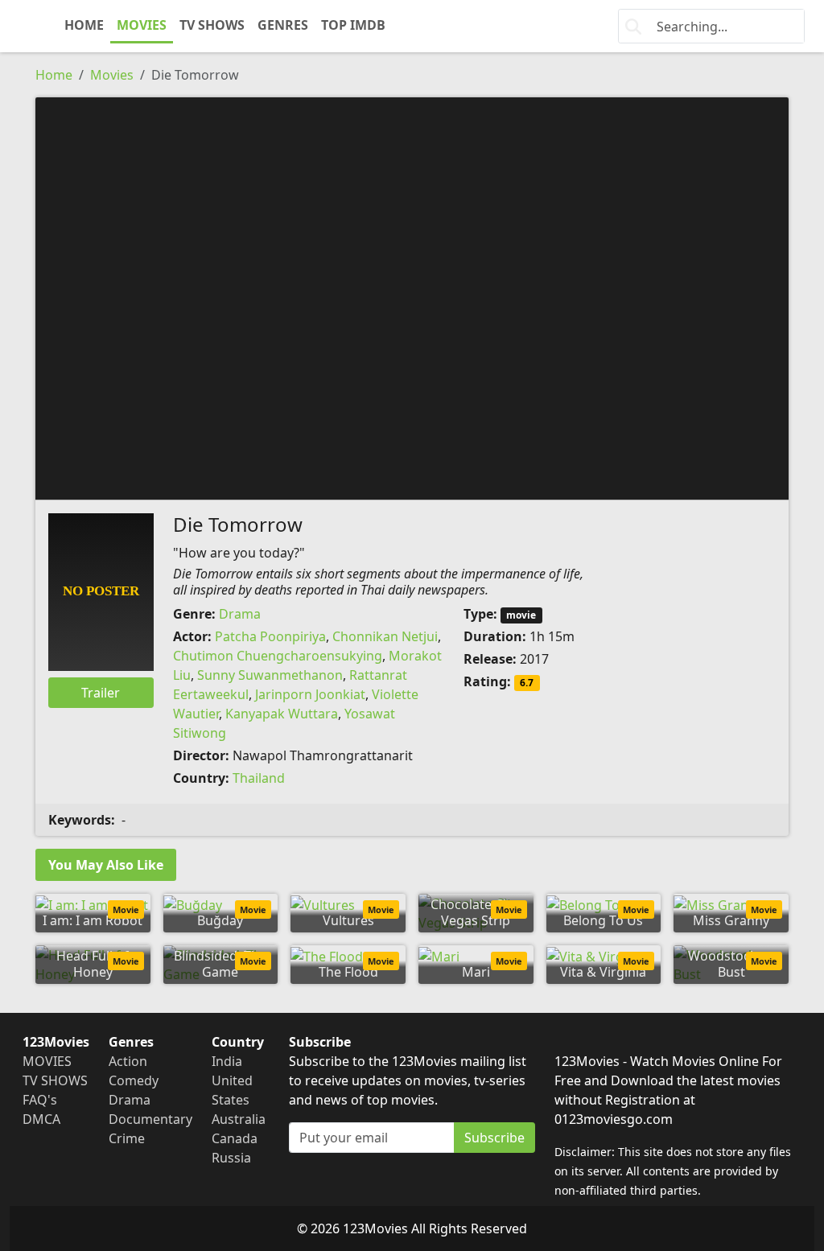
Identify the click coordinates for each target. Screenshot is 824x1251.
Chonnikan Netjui (385, 636)
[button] (412, 297)
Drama (240, 614)
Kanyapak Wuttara (281, 713)
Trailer (100, 693)
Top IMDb (353, 25)
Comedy (134, 1080)
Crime (127, 1138)
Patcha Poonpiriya (270, 636)
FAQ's (40, 1100)
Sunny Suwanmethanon (270, 675)
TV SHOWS (212, 25)
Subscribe (494, 1137)
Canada (235, 1138)
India (227, 1061)
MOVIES (142, 25)
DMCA (41, 1119)
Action (128, 1061)
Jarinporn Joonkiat (310, 694)
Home (53, 75)
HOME (84, 25)
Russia (231, 1158)
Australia (239, 1119)
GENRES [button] (283, 25)
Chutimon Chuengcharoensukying (277, 656)
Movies (112, 75)
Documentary (150, 1119)
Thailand (259, 778)
